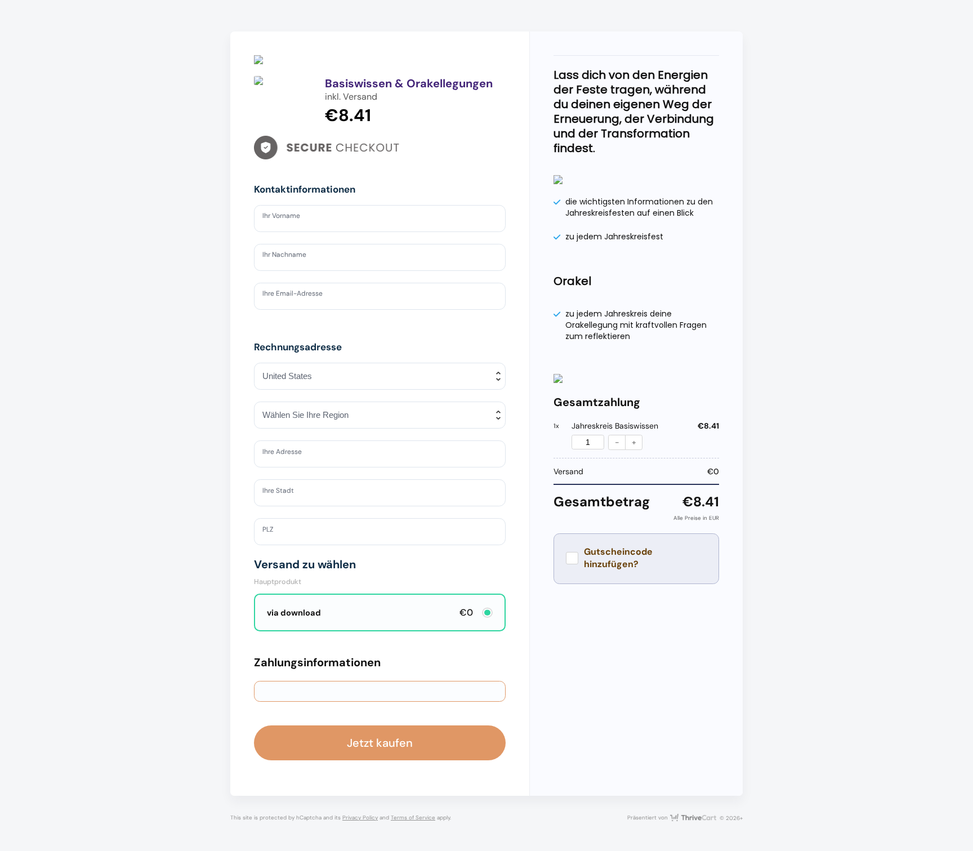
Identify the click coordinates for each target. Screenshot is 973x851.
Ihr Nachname (289, 256)
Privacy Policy (360, 817)
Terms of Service (413, 817)
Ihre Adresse (287, 453)
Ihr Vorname (285, 217)
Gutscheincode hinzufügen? (618, 558)
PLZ (270, 531)
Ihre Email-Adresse (298, 296)
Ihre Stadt (282, 492)
